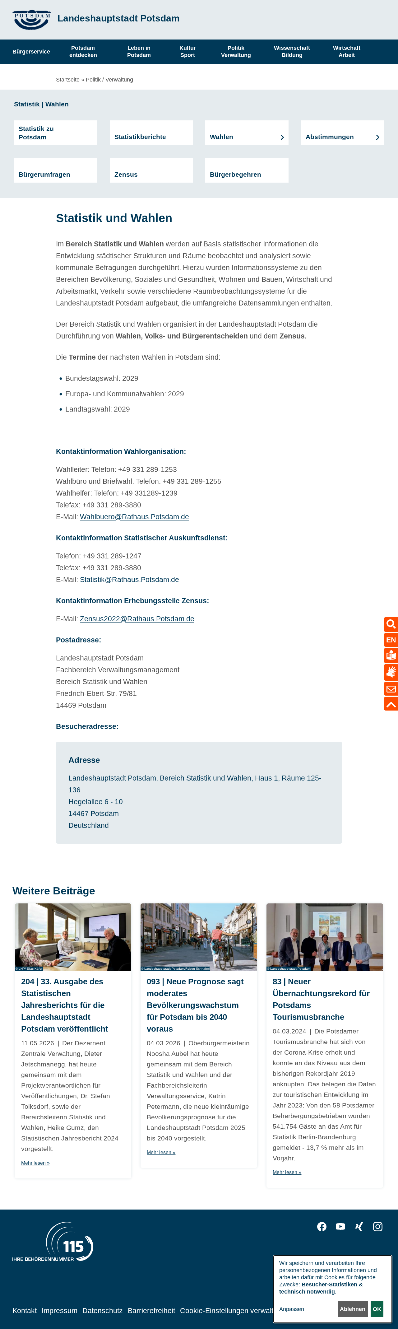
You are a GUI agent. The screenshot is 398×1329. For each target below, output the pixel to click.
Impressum (59, 1311)
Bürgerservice (31, 51)
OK (377, 1309)
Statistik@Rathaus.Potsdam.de (129, 580)
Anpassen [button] (291, 1309)
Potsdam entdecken (83, 51)
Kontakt (24, 1311)
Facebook (321, 1226)
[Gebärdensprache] (391, 672)
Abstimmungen (330, 136)
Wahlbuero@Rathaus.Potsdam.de (134, 517)
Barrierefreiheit (151, 1311)
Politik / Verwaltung (109, 80)
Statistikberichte (140, 136)
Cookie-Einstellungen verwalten (230, 1311)
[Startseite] (31, 19)
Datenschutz (102, 1311)
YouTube (340, 1226)
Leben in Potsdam (139, 51)
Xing (359, 1226)
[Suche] (391, 624)
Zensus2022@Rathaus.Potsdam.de (137, 619)
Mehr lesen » (35, 1163)
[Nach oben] (391, 704)
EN (391, 640)
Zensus (126, 174)
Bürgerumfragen (44, 174)
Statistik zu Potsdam (36, 133)
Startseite (68, 80)
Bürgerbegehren (235, 174)
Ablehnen (352, 1309)
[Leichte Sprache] (391, 655)
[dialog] (333, 1289)
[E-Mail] (391, 689)
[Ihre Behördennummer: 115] (52, 1243)
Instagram (377, 1226)
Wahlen (221, 136)
